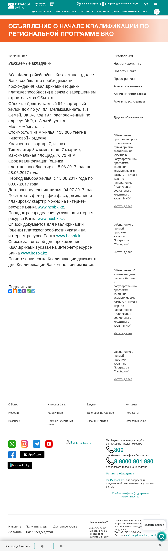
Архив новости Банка (130, 93)
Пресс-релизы (124, 78)
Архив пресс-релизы (129, 101)
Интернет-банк (56, 404)
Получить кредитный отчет (60, 422)
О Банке (13, 404)
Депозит (86, 12)
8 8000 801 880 (133, 461)
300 (119, 449)
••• (145, 12)
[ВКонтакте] (10, 291)
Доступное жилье (124, 12)
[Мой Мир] (19, 291)
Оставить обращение (120, 473)
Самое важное (64, 12)
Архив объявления (128, 86)
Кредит (102, 12)
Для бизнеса (40, 12)
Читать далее (123, 206)
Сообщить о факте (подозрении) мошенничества (130, 495)
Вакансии (14, 421)
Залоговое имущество (100, 412)
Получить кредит (37, 526)
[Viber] (24, 291)
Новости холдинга (127, 63)
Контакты (131, 404)
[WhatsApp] (29, 291)
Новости (13, 412)
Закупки (91, 404)
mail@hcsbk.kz (115, 480)
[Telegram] (33, 291)
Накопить (14, 526)
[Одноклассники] (15, 291)
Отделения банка (136, 421)
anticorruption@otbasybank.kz (142, 535)
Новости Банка (125, 71)
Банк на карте (81, 442)
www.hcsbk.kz (51, 207)
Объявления (123, 55)
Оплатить (14, 532)
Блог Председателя (39, 532)
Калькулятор (55, 412)
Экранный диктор (97, 421)
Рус (145, 4)
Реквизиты (132, 412)
